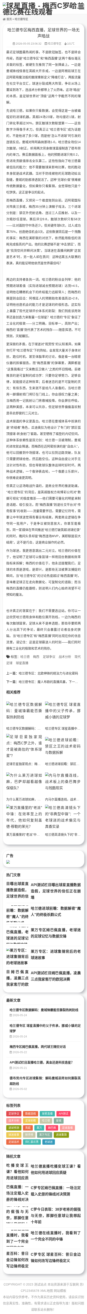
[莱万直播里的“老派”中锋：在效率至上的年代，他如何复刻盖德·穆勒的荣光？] (24, 817)
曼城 (58, 1120)
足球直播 (67, 1127)
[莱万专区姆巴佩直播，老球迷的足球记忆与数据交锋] (17, 935)
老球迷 (49, 1142)
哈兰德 (25, 656)
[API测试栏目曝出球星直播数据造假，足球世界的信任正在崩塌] (17, 890)
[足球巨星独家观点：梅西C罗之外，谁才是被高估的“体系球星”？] (24, 746)
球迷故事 (13, 1134)
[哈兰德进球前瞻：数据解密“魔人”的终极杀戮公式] (17, 913)
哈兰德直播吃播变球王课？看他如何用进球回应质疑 (56, 1169)
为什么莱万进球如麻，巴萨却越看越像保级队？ (39, 799)
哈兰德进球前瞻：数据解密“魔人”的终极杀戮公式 (56, 912)
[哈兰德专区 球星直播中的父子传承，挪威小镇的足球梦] (63, 710)
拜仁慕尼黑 (32, 1142)
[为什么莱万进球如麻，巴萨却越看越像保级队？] (24, 781)
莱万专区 (44, 1134)
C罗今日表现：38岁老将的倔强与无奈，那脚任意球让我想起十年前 (56, 1215)
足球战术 (13, 1142)
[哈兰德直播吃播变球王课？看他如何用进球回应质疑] (17, 1171)
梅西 (36, 656)
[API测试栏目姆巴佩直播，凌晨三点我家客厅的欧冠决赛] (17, 978)
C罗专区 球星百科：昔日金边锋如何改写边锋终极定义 (56, 1258)
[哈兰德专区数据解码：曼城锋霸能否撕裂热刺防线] (24, 710)
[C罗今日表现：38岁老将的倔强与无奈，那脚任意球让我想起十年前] (17, 1214)
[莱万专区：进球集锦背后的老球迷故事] (17, 956)
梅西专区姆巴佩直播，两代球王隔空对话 (38, 1046)
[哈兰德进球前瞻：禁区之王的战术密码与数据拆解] (63, 746)
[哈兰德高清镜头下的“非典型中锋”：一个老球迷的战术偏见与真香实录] (63, 817)
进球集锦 (61, 1134)
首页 (9, 19)
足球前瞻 (30, 1120)
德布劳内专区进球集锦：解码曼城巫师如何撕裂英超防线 (45, 1080)
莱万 (39, 1127)
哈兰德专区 (21, 19)
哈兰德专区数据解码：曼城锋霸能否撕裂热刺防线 (40, 728)
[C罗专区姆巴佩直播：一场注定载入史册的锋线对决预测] (17, 1193)
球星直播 (22, 663)
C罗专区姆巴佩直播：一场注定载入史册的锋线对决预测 (56, 1191)
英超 (28, 1127)
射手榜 (29, 1134)
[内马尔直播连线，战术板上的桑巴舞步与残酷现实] (63, 781)
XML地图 (46, 1290)
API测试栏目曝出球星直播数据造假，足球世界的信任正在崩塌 (56, 891)
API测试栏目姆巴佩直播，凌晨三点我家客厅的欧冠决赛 (56, 976)
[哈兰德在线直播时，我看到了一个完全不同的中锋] (17, 1238)
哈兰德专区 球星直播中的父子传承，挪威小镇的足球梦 (45, 1028)
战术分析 (65, 656)
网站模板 (60, 1290)
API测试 (63, 1113)
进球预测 (13, 1127)
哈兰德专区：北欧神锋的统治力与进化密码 (48, 673)
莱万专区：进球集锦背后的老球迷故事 (56, 955)
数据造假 (30, 1113)
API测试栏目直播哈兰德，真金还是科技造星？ (42, 1062)
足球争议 (49, 656)
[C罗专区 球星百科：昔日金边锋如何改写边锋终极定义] (17, 1259)
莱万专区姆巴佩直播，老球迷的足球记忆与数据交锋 (56, 933)
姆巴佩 (52, 1127)
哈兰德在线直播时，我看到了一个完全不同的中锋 (56, 1236)
